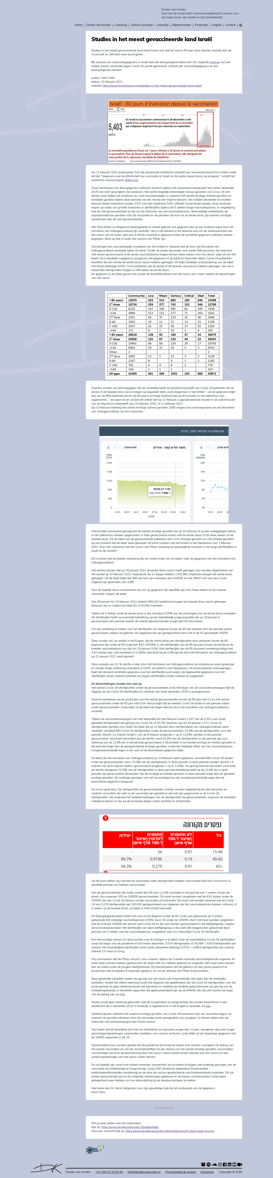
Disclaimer (207, 1172)
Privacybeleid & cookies (180, 1172)
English (217, 25)
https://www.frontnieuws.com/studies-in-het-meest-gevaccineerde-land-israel (152, 86)
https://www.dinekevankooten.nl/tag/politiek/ (130, 1127)
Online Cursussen (142, 25)
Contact (230, 25)
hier (122, 994)
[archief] (203, 1165)
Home (78, 25)
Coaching (121, 25)
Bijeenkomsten (181, 25)
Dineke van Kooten (173, 9)
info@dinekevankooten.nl (144, 1172)
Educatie (162, 25)
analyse (215, 62)
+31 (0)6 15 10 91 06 (109, 1172)
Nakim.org (131, 180)
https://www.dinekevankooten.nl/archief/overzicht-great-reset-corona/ (170, 1131)
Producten (201, 25)
